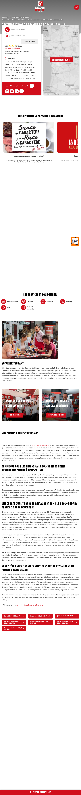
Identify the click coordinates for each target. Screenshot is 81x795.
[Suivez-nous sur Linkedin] (17, 91)
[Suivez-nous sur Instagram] (7, 91)
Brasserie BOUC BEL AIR (39, 616)
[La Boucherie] (40, 6)
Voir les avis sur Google (12, 48)
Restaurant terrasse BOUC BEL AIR (11, 622)
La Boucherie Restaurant (40, 445)
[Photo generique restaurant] (30, 322)
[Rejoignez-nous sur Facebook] (32, 86)
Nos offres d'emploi (16, 415)
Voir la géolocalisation (61, 60)
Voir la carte (30, 41)
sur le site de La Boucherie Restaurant (30, 605)
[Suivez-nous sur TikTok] (21, 91)
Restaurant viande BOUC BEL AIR (13, 628)
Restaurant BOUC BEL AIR (65, 616)
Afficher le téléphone (18, 30)
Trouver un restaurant (42, 792)
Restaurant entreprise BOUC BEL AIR (65, 622)
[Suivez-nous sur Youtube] (12, 91)
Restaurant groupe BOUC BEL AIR (39, 622)
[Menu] (4, 7)
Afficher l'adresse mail (18, 36)
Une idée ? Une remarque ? (76, 7)
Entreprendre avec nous (58, 415)
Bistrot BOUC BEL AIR (12, 616)
